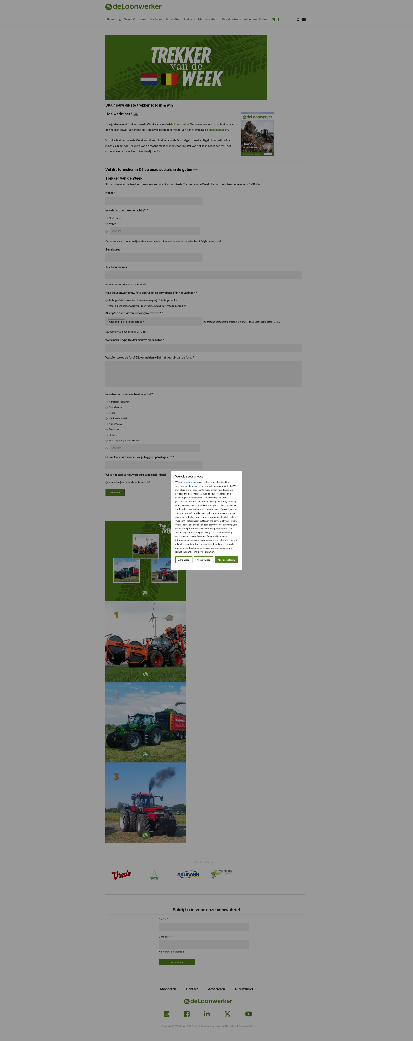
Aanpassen (184, 559)
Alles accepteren (226, 559)
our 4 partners (191, 482)
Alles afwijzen (204, 559)
